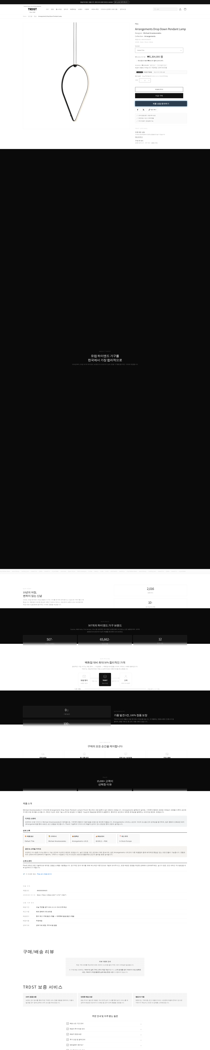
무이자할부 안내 (161, 65)
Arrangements (150, 36)
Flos (136, 24)
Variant (137, 46)
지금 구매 (159, 96)
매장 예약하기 (139, 137)
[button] (47, 9)
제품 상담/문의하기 (161, 104)
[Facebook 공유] (137, 109)
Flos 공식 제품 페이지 (44, 874)
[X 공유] (143, 109)
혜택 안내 (152, 65)
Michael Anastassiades (152, 33)
